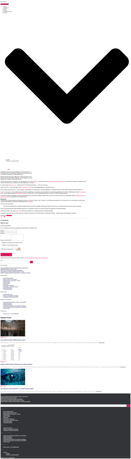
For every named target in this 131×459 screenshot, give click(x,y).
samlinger (30, 201)
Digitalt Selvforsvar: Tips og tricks (9, 269)
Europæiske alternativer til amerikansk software (14, 305)
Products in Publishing (8, 285)
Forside (5, 6)
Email (2, 231)
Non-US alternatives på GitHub (10, 295)
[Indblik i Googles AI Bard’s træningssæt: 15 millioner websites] (13, 360)
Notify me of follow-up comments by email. (12, 242)
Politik (4, 9)
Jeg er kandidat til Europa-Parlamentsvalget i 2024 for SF (14, 267)
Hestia (2, 457)
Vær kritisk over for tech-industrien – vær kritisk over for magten (17, 388)
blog (18, 210)
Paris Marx (5, 284)
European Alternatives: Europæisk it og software (14, 307)
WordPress (12, 457)
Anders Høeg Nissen (8, 278)
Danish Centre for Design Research (56, 181)
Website (3, 233)
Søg (2, 260)
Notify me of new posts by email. (10, 245)
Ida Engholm (19, 193)
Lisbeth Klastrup (33, 181)
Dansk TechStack (7, 303)
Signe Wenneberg (7, 288)
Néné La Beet (6, 283)
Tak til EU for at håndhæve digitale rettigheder (12, 270)
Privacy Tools (6, 308)
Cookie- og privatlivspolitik (12, 160)
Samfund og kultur (7, 11)
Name (2, 230)
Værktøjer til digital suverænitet (10, 296)
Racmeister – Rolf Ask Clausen (10, 286)
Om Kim (5, 452)
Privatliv (5, 10)
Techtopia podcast (7, 289)
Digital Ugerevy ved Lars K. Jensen (11, 280)
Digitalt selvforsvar (7, 304)
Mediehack (6, 7)
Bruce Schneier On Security (10, 279)
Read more (101, 342)
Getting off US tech (7, 294)
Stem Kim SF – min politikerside (11, 313)
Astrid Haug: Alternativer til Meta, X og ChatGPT (14, 302)
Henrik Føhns (6, 281)
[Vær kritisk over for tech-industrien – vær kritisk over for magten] (13, 384)
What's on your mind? (6, 240)
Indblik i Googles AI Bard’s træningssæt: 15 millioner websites (15, 272)
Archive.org (13, 185)
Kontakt (8, 159)
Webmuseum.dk (26, 187)
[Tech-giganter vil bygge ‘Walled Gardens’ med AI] (13, 336)
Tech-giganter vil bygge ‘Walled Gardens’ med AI (12, 271)
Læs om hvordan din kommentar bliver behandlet (36, 257)
